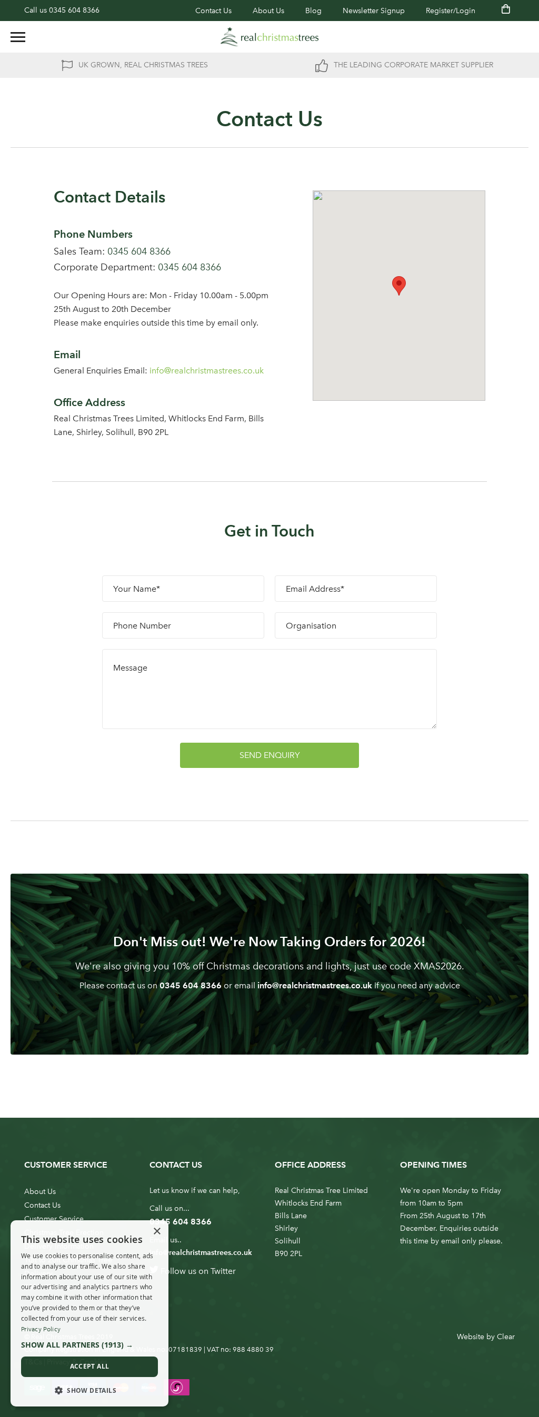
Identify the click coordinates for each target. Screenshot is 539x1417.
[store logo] (269, 36)
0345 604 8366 (74, 10)
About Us (268, 10)
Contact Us (213, 10)
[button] (89, 1345)
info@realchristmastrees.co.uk (314, 985)
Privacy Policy (41, 1329)
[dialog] (89, 1313)
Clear (506, 1336)
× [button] (157, 1232)
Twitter (223, 1271)
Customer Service (54, 1218)
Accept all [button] (89, 1366)
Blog (313, 10)
